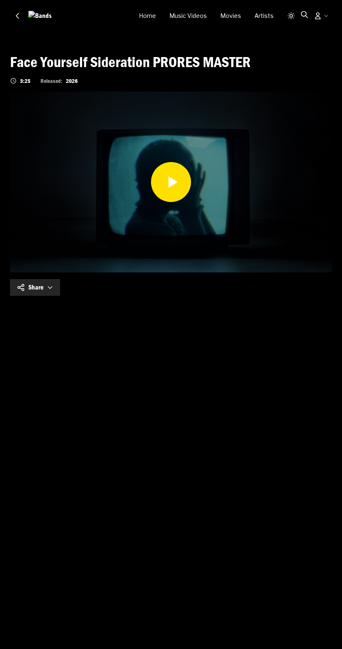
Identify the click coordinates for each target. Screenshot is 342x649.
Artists (264, 15)
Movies (230, 15)
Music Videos (188, 15)
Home (147, 15)
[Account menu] (321, 15)
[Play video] (171, 182)
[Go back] (17, 15)
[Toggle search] (304, 14)
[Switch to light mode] (291, 15)
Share (35, 287)
